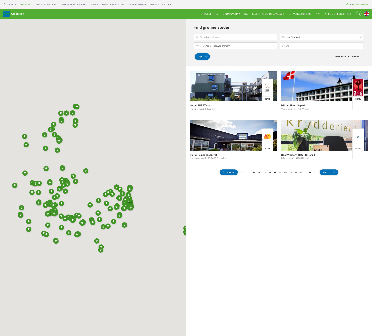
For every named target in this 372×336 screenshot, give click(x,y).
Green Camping (137, 4)
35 (259, 172)
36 (264, 172)
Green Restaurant (47, 4)
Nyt (318, 13)
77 (315, 172)
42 (296, 172)
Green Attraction (160, 4)
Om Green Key (209, 13)
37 (270, 172)
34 (254, 172)
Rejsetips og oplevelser (268, 13)
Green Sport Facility (74, 4)
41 (290, 172)
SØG (201, 56)
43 (301, 172)
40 (285, 172)
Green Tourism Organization (107, 4)
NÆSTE (326, 172)
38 (275, 172)
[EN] (366, 13)
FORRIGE (230, 172)
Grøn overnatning (235, 13)
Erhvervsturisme (299, 13)
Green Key (26, 4)
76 (310, 172)
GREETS (12, 4)
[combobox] (321, 37)
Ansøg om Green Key (338, 13)
